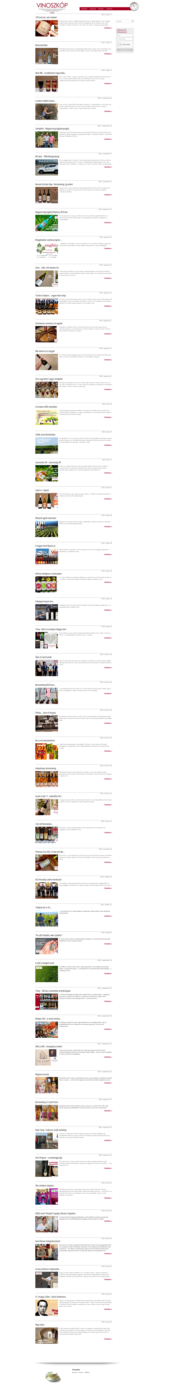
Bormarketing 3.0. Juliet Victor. (46, 1102)
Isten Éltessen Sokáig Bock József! (47, 1241)
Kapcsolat (81, 1372)
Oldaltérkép (86, 1372)
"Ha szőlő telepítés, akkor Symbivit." (49, 935)
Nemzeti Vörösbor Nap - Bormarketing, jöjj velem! (54, 184)
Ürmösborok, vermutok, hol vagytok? (49, 323)
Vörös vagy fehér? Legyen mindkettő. (49, 379)
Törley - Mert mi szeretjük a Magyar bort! (50, 629)
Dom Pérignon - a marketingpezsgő (48, 1157)
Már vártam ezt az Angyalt (45, 351)
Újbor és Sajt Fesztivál (43, 657)
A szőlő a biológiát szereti (44, 963)
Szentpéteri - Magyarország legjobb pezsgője (52, 128)
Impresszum (74, 1372)
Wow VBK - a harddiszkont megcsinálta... (50, 73)
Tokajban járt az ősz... (43, 907)
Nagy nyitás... (40, 1324)
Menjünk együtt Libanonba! (45, 518)
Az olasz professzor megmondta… (47, 1269)
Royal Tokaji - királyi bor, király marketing (50, 1129)
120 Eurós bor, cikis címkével (46, 17)
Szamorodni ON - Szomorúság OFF (48, 462)
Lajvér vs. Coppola (42, 490)
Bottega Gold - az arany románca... (48, 1018)
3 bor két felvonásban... (44, 823)
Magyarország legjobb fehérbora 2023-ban (51, 212)
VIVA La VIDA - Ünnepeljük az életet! (48, 1046)
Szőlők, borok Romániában (45, 434)
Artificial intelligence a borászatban (48, 573)
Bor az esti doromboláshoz (45, 740)
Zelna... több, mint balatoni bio (47, 267)
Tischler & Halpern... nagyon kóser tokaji (50, 295)
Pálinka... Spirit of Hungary (45, 712)
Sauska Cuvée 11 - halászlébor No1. (48, 796)
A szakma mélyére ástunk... (45, 100)
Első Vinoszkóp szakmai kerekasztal (48, 879)
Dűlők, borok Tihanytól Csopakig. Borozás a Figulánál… (55, 1213)
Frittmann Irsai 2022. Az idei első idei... (50, 851)
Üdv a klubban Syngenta (44, 1185)
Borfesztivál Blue (41, 45)
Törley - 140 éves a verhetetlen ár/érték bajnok (52, 990)
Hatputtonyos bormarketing (45, 768)
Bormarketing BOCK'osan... (45, 684)
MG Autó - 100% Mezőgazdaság (47, 156)
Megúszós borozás (42, 1074)
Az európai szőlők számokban (46, 406)
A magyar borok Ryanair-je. (45, 545)
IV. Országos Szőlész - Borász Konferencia (50, 1296)
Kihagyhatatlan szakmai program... (48, 239)
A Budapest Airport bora (44, 601)
